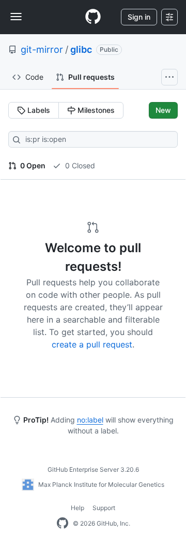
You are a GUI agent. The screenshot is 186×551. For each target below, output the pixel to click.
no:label (90, 419)
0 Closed (79, 165)
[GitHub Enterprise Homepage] (62, 523)
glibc (81, 49)
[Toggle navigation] (16, 16)
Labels (37, 110)
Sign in (139, 16)
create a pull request (92, 344)
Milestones (95, 110)
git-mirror (42, 49)
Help (77, 508)
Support (103, 508)
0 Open (32, 165)
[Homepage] (93, 17)
